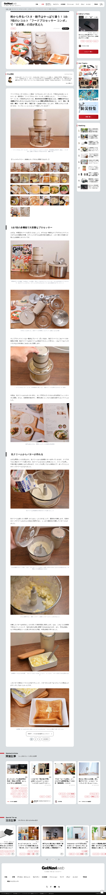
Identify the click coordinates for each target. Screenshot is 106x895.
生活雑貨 (63, 4)
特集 (37, 4)
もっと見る (69, 83)
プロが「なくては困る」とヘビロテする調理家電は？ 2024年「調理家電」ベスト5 (65, 781)
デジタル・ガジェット (48, 4)
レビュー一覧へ (89, 51)
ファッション (70, 4)
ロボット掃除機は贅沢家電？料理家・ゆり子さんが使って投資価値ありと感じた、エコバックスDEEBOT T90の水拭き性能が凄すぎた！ (53, 846)
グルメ (82, 4)
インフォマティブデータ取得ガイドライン (30, 893)
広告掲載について (43, 893)
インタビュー (86, 17)
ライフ (77, 4)
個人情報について (17, 893)
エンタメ (88, 4)
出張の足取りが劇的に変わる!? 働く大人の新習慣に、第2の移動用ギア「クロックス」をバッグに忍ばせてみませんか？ (77, 846)
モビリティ (56, 4)
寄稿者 (96, 4)
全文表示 (46, 739)
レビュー (81, 17)
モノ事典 (96, 17)
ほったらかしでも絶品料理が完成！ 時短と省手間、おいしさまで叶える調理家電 (16, 781)
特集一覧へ (88, 116)
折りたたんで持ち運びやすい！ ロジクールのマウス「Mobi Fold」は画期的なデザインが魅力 (88, 36)
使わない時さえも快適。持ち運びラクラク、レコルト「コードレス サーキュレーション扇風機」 (88, 781)
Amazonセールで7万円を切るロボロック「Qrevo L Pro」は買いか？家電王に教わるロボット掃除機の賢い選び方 (28, 846)
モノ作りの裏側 (91, 17)
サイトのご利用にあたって (7, 893)
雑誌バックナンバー (13, 881)
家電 (43, 4)
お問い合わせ (51, 893)
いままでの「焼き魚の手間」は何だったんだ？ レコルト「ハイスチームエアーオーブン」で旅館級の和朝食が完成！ (40, 781)
